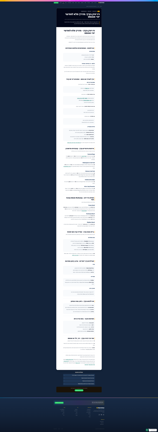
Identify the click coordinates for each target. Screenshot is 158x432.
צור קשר (61, 2)
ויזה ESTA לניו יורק (62, 409)
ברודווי (66, 2)
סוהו (90, 100)
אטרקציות (82, 2)
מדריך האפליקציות (67, 166)
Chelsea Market (86, 100)
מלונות (76, 2)
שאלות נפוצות (62, 410)
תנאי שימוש (102, 422)
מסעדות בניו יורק (88, 412)
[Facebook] (101, 415)
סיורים (92, 2)
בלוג (63, 2)
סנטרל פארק (84, 156)
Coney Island (84, 210)
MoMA (86, 98)
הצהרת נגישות (102, 424)
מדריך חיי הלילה (75, 255)
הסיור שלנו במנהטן (69, 359)
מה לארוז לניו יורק (77, 142)
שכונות (85, 2)
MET (83, 98)
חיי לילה (76, 413)
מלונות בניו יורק (88, 410)
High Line (87, 88)
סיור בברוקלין (66, 361)
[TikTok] (99, 415)
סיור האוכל (78, 363)
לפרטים (70, 0)
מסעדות (79, 2)
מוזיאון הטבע (79, 98)
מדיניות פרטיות (102, 421)
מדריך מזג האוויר (70, 142)
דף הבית (95, 2)
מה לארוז (86, 364)
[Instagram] (103, 415)
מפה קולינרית (69, 2)
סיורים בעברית (88, 409)
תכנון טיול (88, 2)
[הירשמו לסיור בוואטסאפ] (156, 430)
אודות (63, 412)
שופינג (73, 2)
